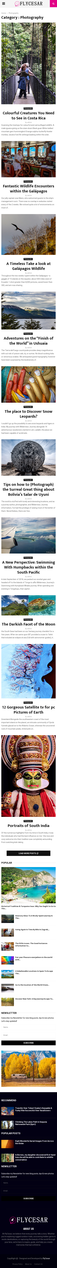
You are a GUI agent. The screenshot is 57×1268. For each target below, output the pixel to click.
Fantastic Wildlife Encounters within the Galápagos (28, 189)
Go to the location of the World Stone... (32, 984)
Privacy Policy (17, 1264)
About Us (28, 1264)
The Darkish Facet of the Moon (28, 624)
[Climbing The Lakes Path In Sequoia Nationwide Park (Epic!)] (7, 1125)
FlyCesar (46, 1258)
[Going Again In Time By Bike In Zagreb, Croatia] (7, 932)
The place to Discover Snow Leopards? (28, 414)
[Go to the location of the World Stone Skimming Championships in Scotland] (7, 988)
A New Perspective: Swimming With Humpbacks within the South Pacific (28, 567)
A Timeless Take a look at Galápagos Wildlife (28, 266)
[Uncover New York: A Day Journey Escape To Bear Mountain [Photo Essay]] (7, 1002)
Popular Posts (10, 1133)
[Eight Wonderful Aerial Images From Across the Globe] (7, 1144)
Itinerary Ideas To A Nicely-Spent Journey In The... (34, 917)
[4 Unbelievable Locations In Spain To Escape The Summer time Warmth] (7, 974)
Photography (28, 108)
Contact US (38, 1264)
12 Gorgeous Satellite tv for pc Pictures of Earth (28, 710)
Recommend (8, 1100)
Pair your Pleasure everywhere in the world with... (33, 958)
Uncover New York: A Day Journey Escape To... (34, 998)
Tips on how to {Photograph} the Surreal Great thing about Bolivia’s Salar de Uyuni (28, 489)
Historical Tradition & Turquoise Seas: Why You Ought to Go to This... (28, 907)
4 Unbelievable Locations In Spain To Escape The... (34, 972)
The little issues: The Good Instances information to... (31, 944)
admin (29, 122)
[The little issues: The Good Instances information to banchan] (7, 946)
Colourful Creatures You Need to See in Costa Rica (28, 116)
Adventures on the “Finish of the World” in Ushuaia (28, 341)
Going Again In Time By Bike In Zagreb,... (32, 929)
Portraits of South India (28, 825)
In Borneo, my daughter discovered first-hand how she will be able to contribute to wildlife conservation (35, 1157)
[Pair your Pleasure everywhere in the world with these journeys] (7, 960)
